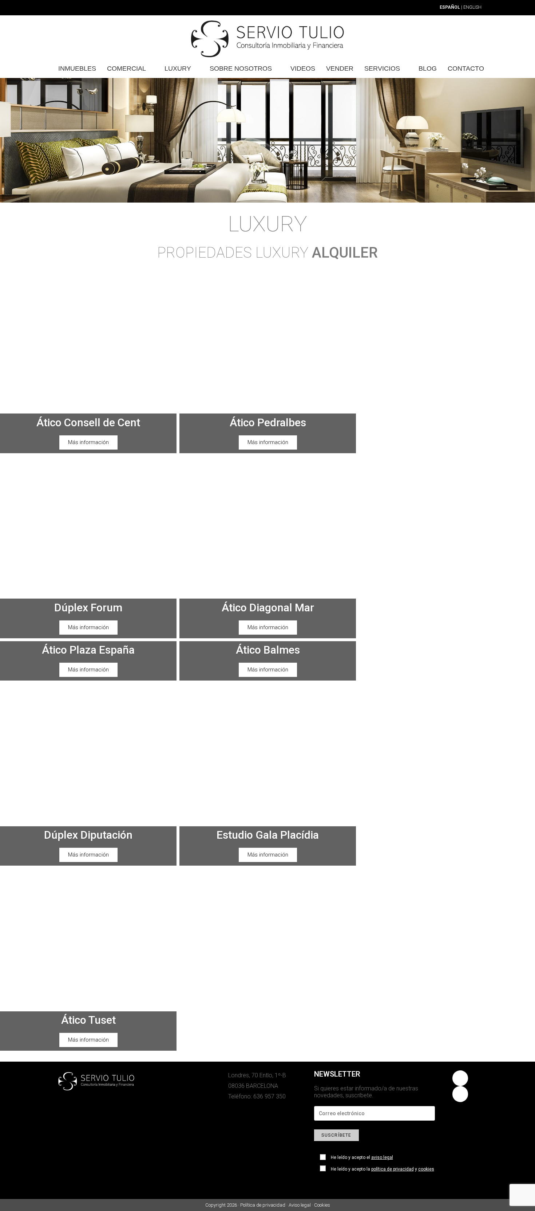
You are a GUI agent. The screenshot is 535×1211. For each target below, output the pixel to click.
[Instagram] (460, 1078)
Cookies (322, 1205)
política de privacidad (392, 1169)
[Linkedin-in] (460, 1094)
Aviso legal (300, 1205)
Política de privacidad (262, 1205)
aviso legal (382, 1157)
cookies (426, 1169)
